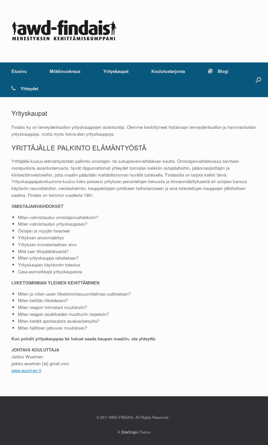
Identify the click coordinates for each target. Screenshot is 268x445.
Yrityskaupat (115, 71)
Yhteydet (29, 88)
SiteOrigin (129, 432)
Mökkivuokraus (65, 71)
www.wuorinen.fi (26, 370)
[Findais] (63, 31)
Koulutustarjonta (168, 71)
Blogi (223, 71)
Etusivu (19, 71)
